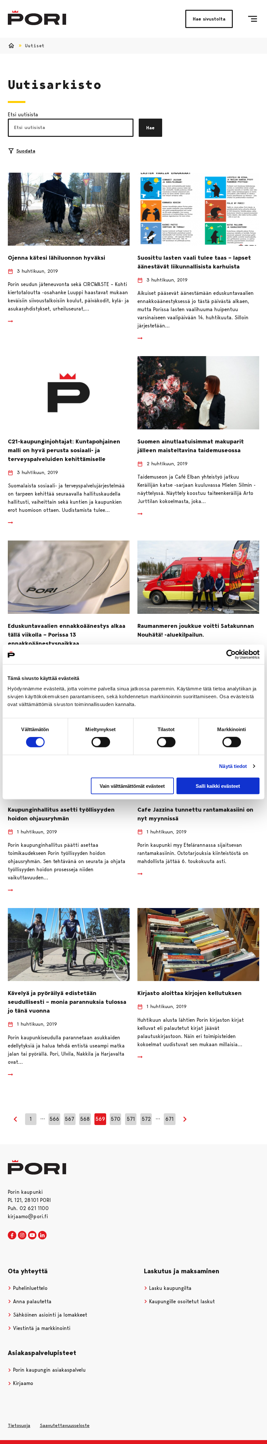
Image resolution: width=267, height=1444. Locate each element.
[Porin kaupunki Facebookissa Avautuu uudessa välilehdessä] (12, 1235)
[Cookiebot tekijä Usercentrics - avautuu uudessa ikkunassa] (231, 654)
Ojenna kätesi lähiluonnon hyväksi (56, 257)
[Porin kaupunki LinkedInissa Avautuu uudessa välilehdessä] (42, 1235)
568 (85, 1119)
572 (146, 1119)
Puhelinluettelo (29, 1288)
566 (54, 1119)
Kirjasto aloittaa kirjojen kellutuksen (189, 993)
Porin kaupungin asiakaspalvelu (48, 1370)
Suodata (25, 151)
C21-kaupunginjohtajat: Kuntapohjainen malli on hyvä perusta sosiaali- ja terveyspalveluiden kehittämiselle (64, 450)
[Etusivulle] (37, 17)
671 (169, 1119)
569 (100, 1119)
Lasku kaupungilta (169, 1288)
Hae (150, 128)
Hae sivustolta (209, 19)
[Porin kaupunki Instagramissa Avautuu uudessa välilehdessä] (22, 1235)
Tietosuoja (19, 1425)
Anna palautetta (31, 1301)
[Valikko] (252, 18)
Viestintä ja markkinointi (40, 1328)
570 (115, 1119)
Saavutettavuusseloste (65, 1425)
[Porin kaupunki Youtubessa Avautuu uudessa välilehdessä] (32, 1235)
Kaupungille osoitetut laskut (181, 1301)
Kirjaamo (22, 1383)
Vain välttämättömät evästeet (132, 785)
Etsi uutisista (23, 114)
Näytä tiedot (233, 766)
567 (69, 1119)
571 (131, 1119)
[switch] (100, 742)
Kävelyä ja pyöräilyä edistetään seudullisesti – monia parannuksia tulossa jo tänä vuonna (67, 1001)
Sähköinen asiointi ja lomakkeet (49, 1315)
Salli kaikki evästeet (218, 785)
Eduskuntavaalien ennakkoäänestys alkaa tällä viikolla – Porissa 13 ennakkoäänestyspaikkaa (66, 634)
